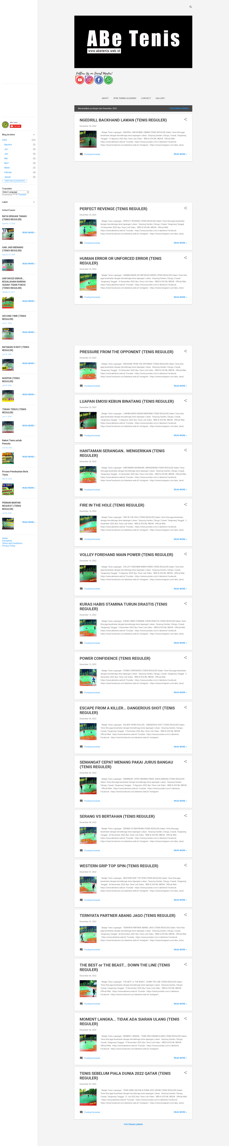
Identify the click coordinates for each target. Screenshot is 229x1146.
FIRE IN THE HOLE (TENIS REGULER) (112, 505)
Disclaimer (7, 540)
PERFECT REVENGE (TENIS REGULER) (113, 208)
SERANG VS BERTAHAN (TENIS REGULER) (117, 816)
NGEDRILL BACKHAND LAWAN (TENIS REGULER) (123, 120)
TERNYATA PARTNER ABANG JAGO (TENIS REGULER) (127, 915)
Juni (6, 154)
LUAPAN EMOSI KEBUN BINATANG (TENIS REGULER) (127, 401)
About (105, 98)
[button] (185, 119)
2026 (4, 140)
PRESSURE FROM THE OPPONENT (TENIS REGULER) (126, 351)
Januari (7, 177)
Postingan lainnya (133, 1124)
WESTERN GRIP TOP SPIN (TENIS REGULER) (119, 866)
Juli (6, 149)
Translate (22, 194)
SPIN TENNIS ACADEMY (124, 98)
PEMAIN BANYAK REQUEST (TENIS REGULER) (11, 505)
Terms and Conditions (12, 543)
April (6, 163)
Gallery (160, 98)
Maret (7, 167)
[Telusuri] (190, 7)
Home (5, 538)
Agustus (8, 144)
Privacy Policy (8, 546)
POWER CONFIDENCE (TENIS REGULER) (115, 658)
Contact (146, 98)
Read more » (180, 154)
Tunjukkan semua (179, 108)
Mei (6, 158)
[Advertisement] (133, 181)
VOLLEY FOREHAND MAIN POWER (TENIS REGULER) (126, 554)
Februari (8, 172)
